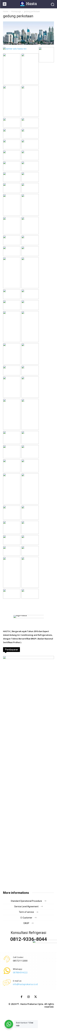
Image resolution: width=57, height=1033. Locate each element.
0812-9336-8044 (28, 939)
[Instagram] (28, 997)
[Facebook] (21, 997)
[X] (35, 997)
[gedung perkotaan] (28, 44)
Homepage (16, 11)
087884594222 (20, 972)
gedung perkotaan (18, 16)
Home (5, 11)
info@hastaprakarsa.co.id (25, 984)
